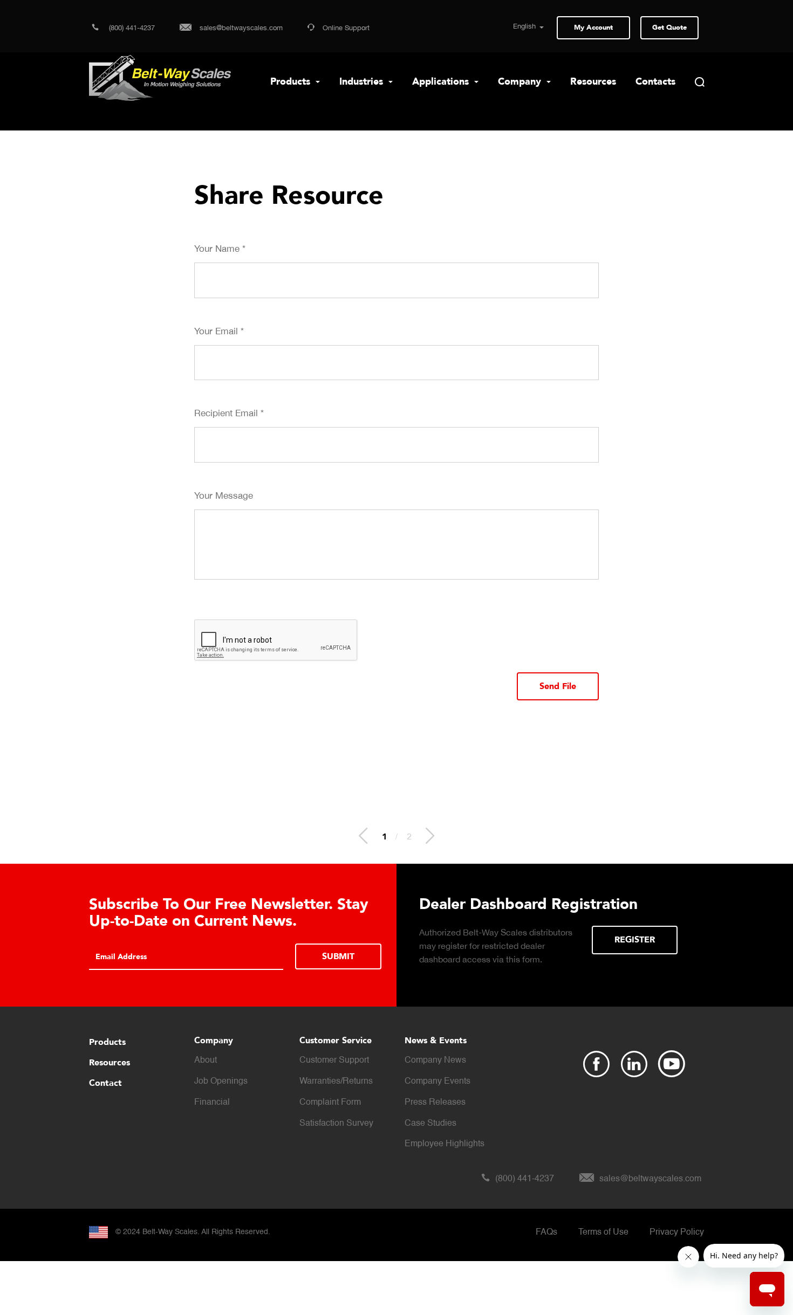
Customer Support (334, 1060)
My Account (593, 27)
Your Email (219, 331)
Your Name (219, 248)
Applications (441, 81)
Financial (212, 1102)
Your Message (223, 495)
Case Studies (430, 1123)
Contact (105, 1083)
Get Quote (669, 27)
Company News (435, 1060)
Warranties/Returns (336, 1081)
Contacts (655, 81)
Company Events (437, 1081)
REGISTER (634, 940)
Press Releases (435, 1102)
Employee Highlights (444, 1144)
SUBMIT (338, 956)
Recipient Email (229, 413)
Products (291, 81)
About (205, 1060)
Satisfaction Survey (336, 1123)
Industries (362, 81)
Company (521, 81)
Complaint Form (330, 1102)
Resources (593, 81)
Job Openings (221, 1081)
